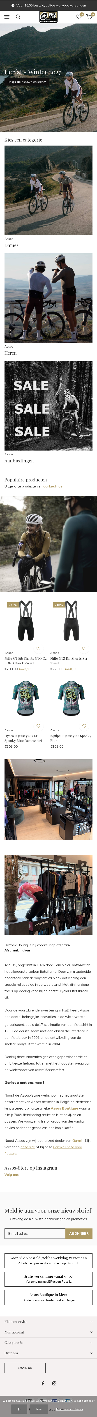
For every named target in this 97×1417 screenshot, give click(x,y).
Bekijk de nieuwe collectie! (27, 82)
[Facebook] (43, 1383)
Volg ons (12, 1174)
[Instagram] (54, 1383)
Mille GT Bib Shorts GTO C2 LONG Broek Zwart (25, 660)
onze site (28, 1147)
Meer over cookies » (69, 1409)
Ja (19, 1409)
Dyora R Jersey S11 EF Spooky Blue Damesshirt (23, 738)
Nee (39, 1409)
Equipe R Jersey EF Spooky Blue (70, 738)
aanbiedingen (53, 486)
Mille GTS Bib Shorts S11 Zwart (68, 660)
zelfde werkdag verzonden (66, 5)
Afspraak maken (17, 950)
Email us (25, 1368)
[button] (7, 17)
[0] (89, 16)
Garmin (77, 1140)
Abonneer (79, 1233)
